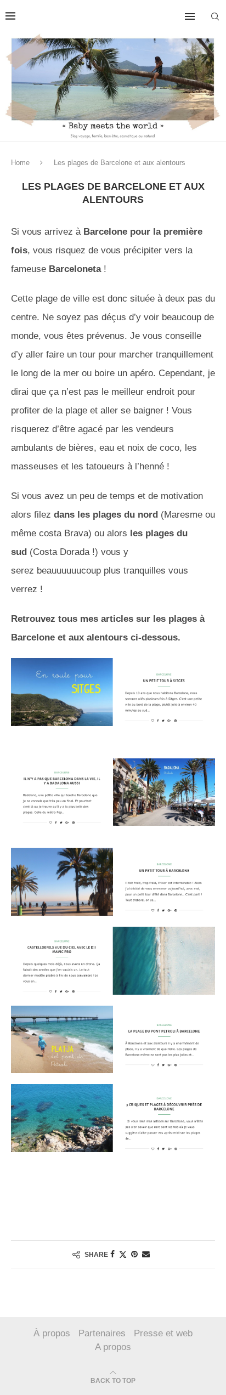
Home (20, 162)
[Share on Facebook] (112, 1254)
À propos (51, 1333)
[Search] (215, 16)
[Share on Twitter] (123, 1254)
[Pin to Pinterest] (134, 1254)
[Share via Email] (146, 1254)
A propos (113, 1347)
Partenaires (102, 1333)
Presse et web (163, 1333)
